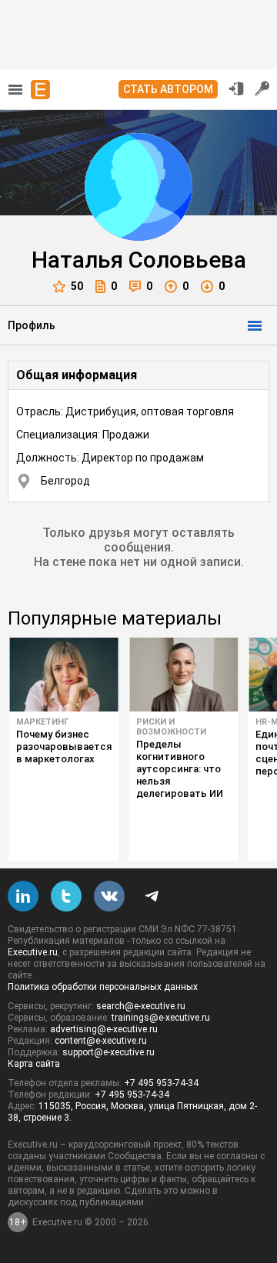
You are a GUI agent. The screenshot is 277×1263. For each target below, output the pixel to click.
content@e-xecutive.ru (101, 1040)
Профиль (31, 325)
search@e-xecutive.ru (140, 1006)
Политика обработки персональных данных (103, 986)
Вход (236, 88)
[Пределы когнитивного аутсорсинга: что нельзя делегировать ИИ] (183, 674)
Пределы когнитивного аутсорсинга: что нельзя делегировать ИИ (179, 768)
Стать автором (168, 89)
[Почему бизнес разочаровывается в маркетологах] (63, 674)
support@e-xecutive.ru (108, 1052)
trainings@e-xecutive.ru (161, 1017)
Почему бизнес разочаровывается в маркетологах (64, 746)
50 (77, 286)
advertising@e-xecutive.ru (104, 1029)
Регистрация (262, 88)
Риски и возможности (171, 727)
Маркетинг (42, 722)
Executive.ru (33, 952)
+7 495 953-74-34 (161, 1083)
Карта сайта (34, 1063)
